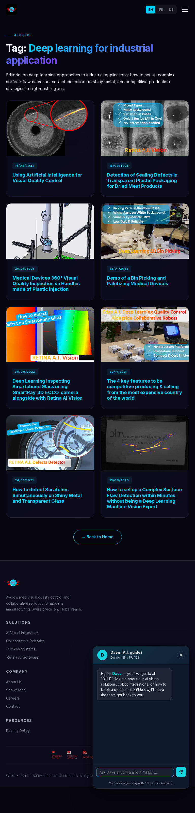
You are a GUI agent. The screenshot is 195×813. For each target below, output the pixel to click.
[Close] (181, 655)
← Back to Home (97, 536)
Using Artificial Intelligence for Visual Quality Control (47, 177)
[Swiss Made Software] (56, 754)
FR (161, 9)
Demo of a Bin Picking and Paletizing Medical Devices (137, 280)
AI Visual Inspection (22, 633)
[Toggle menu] (185, 10)
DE (171, 9)
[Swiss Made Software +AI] (72, 754)
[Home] (11, 9)
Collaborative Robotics (25, 641)
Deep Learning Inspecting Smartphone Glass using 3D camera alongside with (47, 389)
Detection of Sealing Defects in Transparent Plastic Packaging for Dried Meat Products (142, 180)
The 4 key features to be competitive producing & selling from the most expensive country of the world (144, 389)
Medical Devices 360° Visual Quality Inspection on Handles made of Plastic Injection (46, 283)
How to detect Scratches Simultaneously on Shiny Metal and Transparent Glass (47, 495)
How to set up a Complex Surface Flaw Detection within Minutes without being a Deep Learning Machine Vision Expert (144, 498)
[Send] (181, 772)
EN (150, 9)
